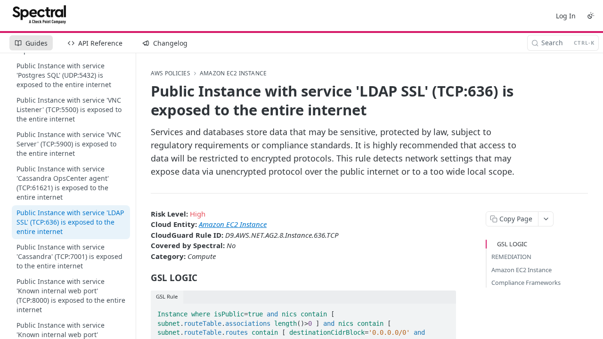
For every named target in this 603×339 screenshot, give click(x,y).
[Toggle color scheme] (590, 15)
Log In (566, 15)
